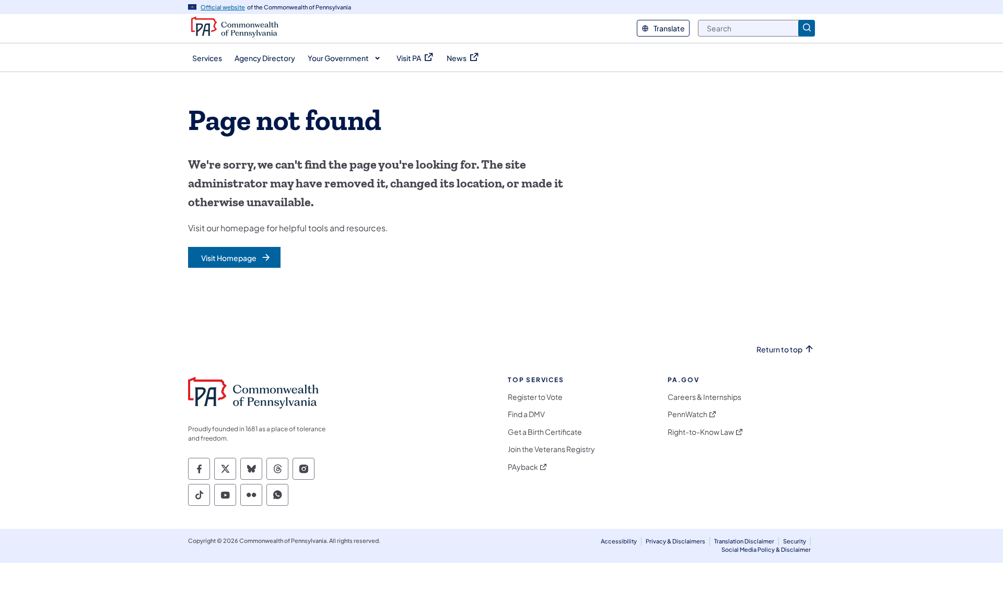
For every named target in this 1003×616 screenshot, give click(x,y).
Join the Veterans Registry (551, 449)
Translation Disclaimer (744, 541)
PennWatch (687, 414)
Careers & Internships (704, 397)
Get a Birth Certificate (545, 432)
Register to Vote (535, 397)
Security (794, 541)
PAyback (523, 467)
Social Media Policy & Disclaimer (766, 549)
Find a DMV (526, 414)
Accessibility (619, 541)
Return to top (779, 349)
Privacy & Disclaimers (675, 541)
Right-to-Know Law (701, 432)
